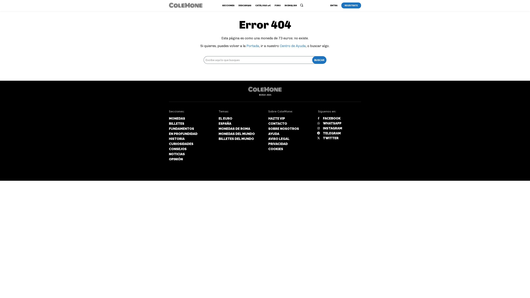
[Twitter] (318, 138)
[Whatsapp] (318, 123)
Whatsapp (332, 123)
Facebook (332, 118)
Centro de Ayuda (293, 46)
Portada (253, 46)
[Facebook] (318, 118)
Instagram (332, 128)
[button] (301, 5)
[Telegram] (318, 133)
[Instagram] (318, 128)
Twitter (331, 138)
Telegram (332, 133)
